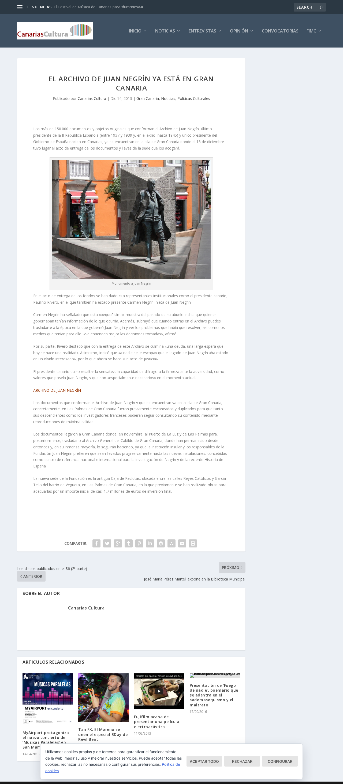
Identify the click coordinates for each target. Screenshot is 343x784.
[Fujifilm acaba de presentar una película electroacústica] (159, 691)
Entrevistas (202, 31)
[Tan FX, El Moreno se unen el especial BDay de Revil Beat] (103, 697)
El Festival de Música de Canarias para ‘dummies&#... (100, 6)
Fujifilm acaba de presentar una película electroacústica (156, 721)
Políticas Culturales (193, 98)
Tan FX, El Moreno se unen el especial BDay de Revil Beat (103, 734)
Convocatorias (280, 31)
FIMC (311, 31)
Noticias (165, 31)
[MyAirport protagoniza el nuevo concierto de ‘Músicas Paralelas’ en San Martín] (48, 699)
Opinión (239, 31)
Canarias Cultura (92, 98)
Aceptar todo (204, 761)
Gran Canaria (147, 98)
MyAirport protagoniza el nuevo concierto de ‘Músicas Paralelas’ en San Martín (46, 740)
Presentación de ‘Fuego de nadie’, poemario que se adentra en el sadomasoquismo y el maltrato (214, 695)
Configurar (280, 761)
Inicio (135, 31)
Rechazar (242, 761)
